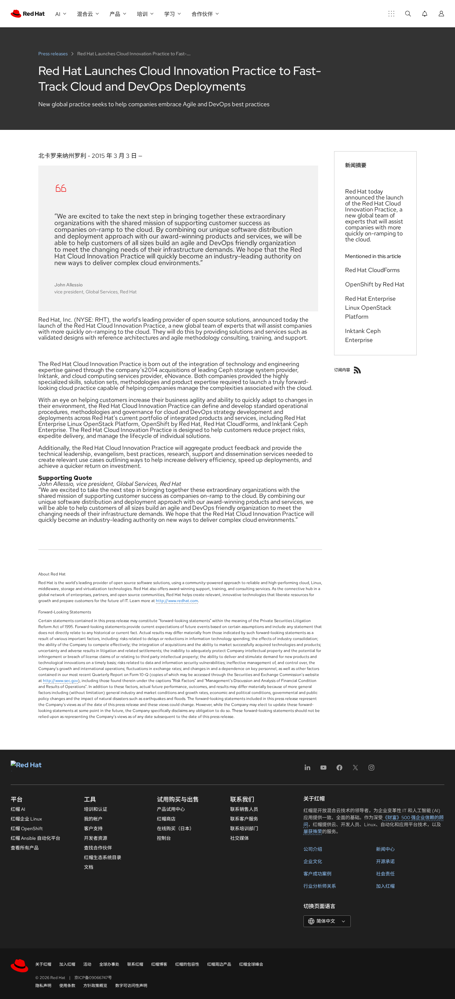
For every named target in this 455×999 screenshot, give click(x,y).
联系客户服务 (244, 819)
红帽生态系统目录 (102, 857)
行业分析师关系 (319, 886)
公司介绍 (312, 849)
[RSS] (357, 370)
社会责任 (385, 874)
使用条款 (67, 985)
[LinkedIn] (307, 769)
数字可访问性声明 (131, 985)
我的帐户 (93, 819)
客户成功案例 (317, 874)
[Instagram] (371, 769)
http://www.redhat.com (177, 600)
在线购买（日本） (175, 829)
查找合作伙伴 (98, 848)
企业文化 (312, 861)
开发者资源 (95, 838)
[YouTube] (323, 769)
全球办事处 (109, 964)
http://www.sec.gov (60, 680)
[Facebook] (339, 769)
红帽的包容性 (187, 964)
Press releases (53, 54)
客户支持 (93, 829)
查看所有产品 (25, 848)
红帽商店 (166, 819)
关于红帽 (43, 964)
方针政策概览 (95, 985)
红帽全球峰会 (251, 964)
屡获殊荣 (312, 831)
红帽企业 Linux (26, 819)
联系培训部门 (244, 829)
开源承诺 (385, 861)
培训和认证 (95, 809)
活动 (87, 964)
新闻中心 (385, 849)
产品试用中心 (171, 809)
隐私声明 (43, 985)
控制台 (164, 838)
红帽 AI (18, 809)
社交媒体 (239, 838)
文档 (88, 867)
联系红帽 (135, 964)
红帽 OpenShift (27, 829)
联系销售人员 (244, 809)
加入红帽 (385, 886)
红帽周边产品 (219, 964)
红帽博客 (159, 964)
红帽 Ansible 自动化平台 (35, 838)
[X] (355, 769)
